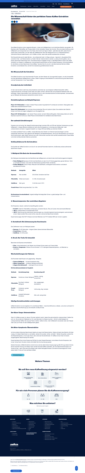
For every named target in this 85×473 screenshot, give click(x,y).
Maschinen (29, 6)
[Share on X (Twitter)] (14, 22)
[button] (77, 468)
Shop (53, 3)
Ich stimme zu (14, 465)
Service (48, 6)
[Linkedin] (73, 444)
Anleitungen (60, 3)
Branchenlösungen (66, 3)
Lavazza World (42, 6)
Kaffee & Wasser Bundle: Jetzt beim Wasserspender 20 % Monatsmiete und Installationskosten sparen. (42, 1)
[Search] (73, 7)
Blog (56, 3)
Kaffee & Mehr (35, 6)
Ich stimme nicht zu (23, 465)
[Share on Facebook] (17, 22)
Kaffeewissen (18, 13)
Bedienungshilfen (13, 448)
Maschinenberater (23, 6)
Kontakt (53, 6)
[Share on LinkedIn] (12, 22)
